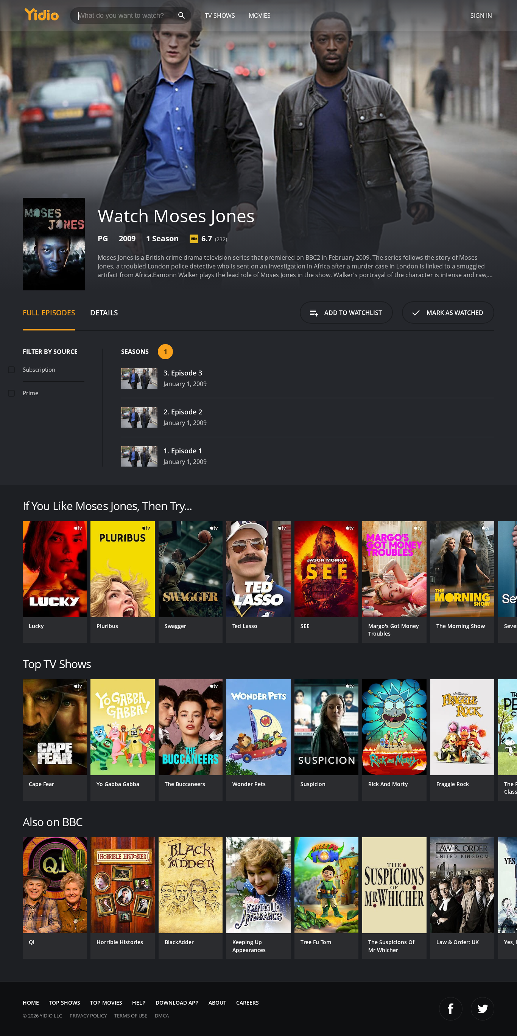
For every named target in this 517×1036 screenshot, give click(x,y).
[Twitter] (482, 1008)
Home (31, 1002)
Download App (177, 1002)
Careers (247, 1002)
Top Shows (64, 1002)
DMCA (162, 1015)
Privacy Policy (88, 1015)
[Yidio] (41, 17)
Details (104, 312)
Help (139, 1002)
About (217, 1002)
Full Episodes (49, 312)
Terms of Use (130, 1015)
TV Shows (220, 15)
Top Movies (106, 1002)
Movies (260, 15)
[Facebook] (450, 1008)
